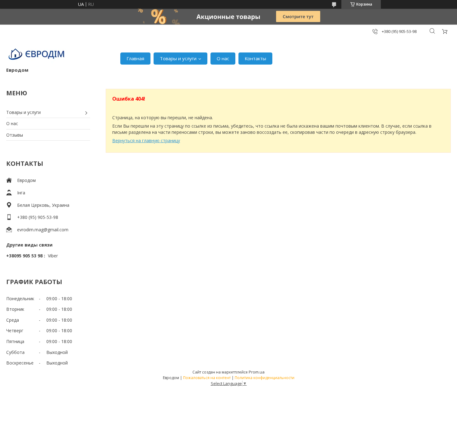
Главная (135, 58)
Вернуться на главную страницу (146, 140)
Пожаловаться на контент (207, 377)
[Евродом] (37, 55)
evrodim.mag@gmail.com (42, 230)
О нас (223, 58)
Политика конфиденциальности (264, 377)
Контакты (255, 58)
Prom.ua (257, 372)
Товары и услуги (178, 58)
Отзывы (14, 135)
